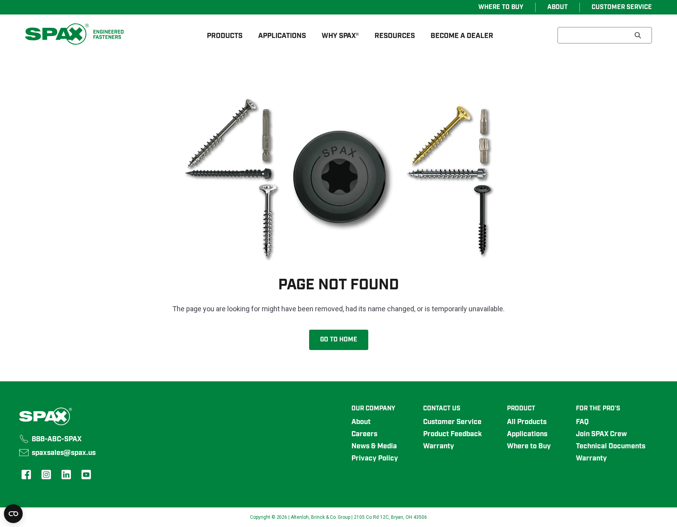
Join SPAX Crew (601, 434)
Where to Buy (529, 446)
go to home (338, 340)
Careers (364, 434)
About (361, 422)
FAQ (582, 422)
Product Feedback (452, 434)
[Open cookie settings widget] (13, 513)
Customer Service (452, 422)
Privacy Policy (374, 458)
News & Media (374, 446)
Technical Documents (610, 446)
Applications (527, 434)
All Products (527, 422)
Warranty (438, 446)
